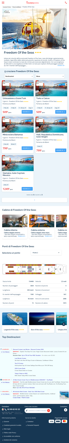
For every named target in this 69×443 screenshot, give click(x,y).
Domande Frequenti (33, 425)
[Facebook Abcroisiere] (65, 410)
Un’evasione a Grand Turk (14, 98)
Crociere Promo (7, 7)
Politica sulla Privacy (10, 432)
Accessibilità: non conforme (12, 436)
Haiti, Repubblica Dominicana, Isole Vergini (50, 135)
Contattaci (30, 421)
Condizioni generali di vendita (12, 425)
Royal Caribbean (16, 7)
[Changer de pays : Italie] (3, 409)
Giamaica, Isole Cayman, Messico (14, 174)
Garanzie (6, 421)
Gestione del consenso (10, 440)
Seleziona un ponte (11, 253)
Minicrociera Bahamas (13, 134)
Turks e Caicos (43, 98)
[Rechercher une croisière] (48, 410)
